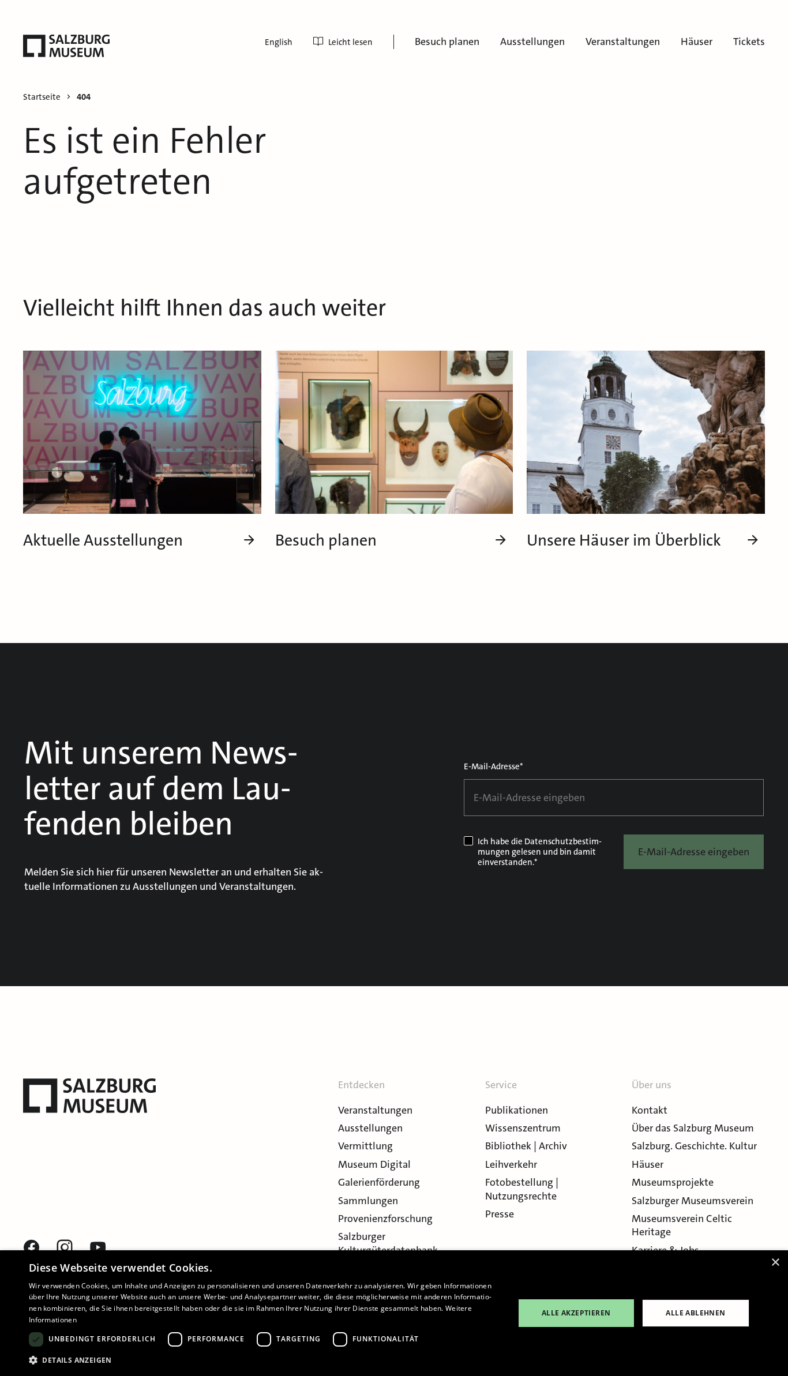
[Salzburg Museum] (66, 46)
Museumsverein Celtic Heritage (682, 1225)
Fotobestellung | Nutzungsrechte (521, 1188)
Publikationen (516, 1110)
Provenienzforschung (385, 1218)
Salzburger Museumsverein (692, 1201)
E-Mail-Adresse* (493, 766)
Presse (499, 1214)
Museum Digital (374, 1164)
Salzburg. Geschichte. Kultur (694, 1146)
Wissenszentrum (523, 1128)
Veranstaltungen (623, 41)
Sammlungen (368, 1201)
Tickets (749, 41)
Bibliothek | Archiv (526, 1146)
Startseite (42, 97)
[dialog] (394, 1313)
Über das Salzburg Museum (693, 1128)
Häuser (696, 41)
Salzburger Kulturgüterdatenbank (388, 1243)
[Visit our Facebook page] (31, 1248)
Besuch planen (447, 41)
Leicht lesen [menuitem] (350, 42)
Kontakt (649, 1110)
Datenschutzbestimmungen (540, 847)
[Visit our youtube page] (98, 1248)
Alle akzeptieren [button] (576, 1313)
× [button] (775, 1262)
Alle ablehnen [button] (695, 1313)
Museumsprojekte (673, 1182)
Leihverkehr (511, 1164)
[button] (264, 1360)
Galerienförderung (379, 1182)
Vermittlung (365, 1146)
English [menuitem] (278, 42)
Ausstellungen (532, 41)
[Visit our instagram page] (65, 1248)
